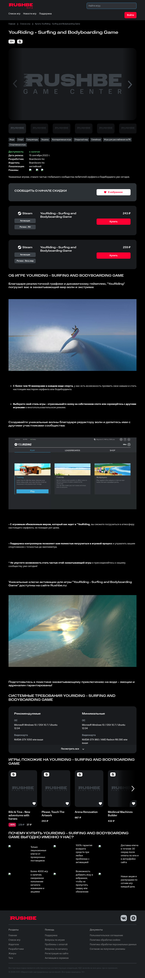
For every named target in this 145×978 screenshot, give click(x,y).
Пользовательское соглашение (106, 935)
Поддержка (51, 935)
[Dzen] (133, 918)
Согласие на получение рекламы (107, 949)
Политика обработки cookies (105, 940)
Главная (11, 23)
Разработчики (16, 949)
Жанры (12, 953)
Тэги (10, 958)
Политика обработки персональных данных (113, 944)
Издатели (13, 944)
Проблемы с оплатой (56, 944)
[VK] (124, 918)
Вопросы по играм (55, 940)
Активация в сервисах (57, 958)
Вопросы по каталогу (56, 949)
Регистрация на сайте (56, 953)
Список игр (25, 23)
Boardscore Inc (37, 163)
